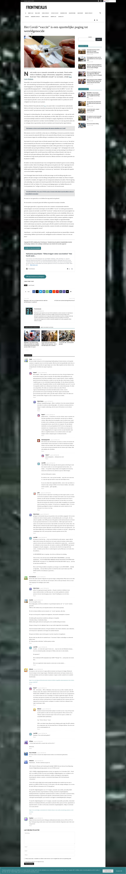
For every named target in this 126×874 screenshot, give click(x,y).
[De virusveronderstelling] (82, 125)
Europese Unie (63, 13)
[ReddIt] (53, 291)
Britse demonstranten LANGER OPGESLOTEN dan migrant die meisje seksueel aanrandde (94, 81)
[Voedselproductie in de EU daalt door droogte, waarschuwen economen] (82, 51)
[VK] (43, 291)
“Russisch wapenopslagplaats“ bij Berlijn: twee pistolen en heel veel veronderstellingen (94, 66)
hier (45, 106)
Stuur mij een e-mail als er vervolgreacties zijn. (34, 861)
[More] (70, 291)
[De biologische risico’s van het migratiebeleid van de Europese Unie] (82, 59)
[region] (63, 870)
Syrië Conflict (45, 16)
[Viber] (64, 291)
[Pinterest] (57, 291)
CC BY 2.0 (33, 68)
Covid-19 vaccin (54, 13)
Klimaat (27, 16)
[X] (37, 291)
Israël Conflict (88, 13)
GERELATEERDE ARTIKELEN (32, 327)
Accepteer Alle (119, 871)
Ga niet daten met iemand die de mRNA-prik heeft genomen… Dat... (94, 103)
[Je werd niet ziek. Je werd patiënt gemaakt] (67, 335)
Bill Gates (37, 13)
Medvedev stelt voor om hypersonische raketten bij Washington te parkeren (35, 301)
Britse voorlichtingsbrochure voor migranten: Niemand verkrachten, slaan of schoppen (94, 74)
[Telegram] (98, 1)
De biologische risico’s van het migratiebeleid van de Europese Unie (94, 59)
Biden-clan (30, 13)
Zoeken (90, 37)
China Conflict (45, 13)
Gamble (31, 600)
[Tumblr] (60, 291)
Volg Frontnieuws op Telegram (36, 276)
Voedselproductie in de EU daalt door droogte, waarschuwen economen (93, 51)
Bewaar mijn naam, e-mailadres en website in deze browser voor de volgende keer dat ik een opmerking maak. (48, 858)
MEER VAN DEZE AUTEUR (47, 327)
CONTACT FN (60, 16)
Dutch (107, 1)
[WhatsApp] (47, 291)
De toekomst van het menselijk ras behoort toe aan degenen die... (94, 118)
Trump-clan (53, 16)
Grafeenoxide (72, 13)
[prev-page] (25, 350)
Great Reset (80, 13)
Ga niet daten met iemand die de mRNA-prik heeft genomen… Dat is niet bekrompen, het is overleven (49, 344)
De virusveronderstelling (93, 123)
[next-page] (27, 350)
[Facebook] (33, 291)
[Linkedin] (50, 291)
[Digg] (67, 291)
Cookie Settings (108, 871)
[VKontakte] (101, 1)
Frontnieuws (37, 309)
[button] (100, 13)
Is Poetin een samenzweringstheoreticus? (64, 300)
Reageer (30, 368)
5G (25, 13)
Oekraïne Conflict (35, 16)
